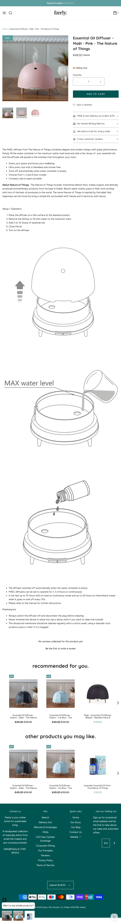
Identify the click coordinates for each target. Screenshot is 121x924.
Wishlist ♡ (75, 837)
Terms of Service (45, 865)
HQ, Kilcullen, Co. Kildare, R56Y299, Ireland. (67, 907)
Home (5, 29)
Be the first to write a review (61, 648)
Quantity (77, 75)
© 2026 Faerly (41, 907)
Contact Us (75, 832)
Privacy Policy (45, 860)
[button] (7, 112)
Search (45, 817)
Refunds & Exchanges (45, 827)
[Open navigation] (4, 13)
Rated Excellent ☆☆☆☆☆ (60, 3)
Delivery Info (45, 822)
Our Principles (45, 850)
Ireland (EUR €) (57, 885)
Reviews (45, 855)
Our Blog (75, 827)
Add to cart (95, 94)
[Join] (114, 843)
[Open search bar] (12, 13)
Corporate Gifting (45, 845)
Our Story (75, 822)
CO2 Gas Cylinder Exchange (45, 839)
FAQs (45, 832)
